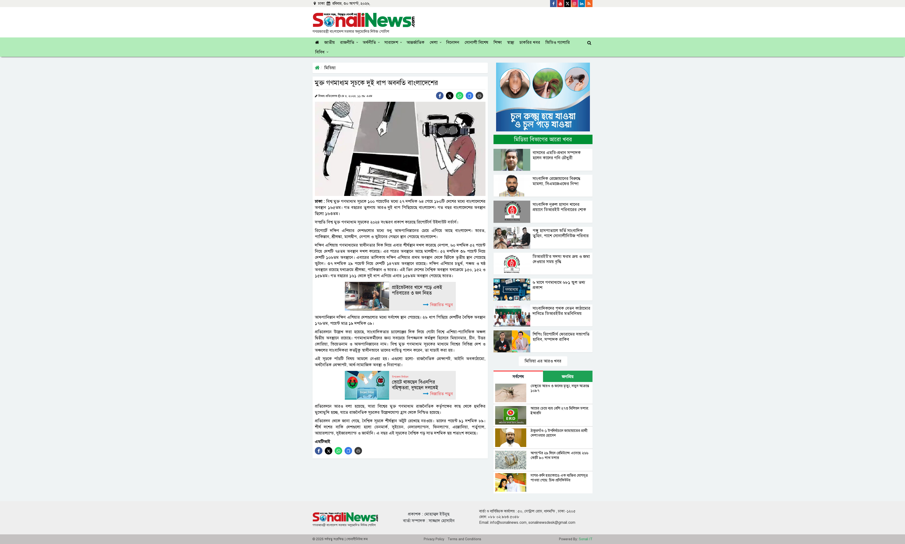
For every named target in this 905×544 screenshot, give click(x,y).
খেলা (434, 42)
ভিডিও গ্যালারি (557, 42)
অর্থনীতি (369, 42)
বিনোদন (452, 42)
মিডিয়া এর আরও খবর (543, 361)
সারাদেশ (391, 42)
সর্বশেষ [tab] (518, 376)
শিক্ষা (498, 42)
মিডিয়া (330, 67)
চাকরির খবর (529, 42)
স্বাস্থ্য (510, 42)
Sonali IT (585, 539)
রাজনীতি (347, 42)
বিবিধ (320, 52)
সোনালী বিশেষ (476, 42)
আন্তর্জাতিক (415, 42)
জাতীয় (329, 42)
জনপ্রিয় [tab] (568, 376)
